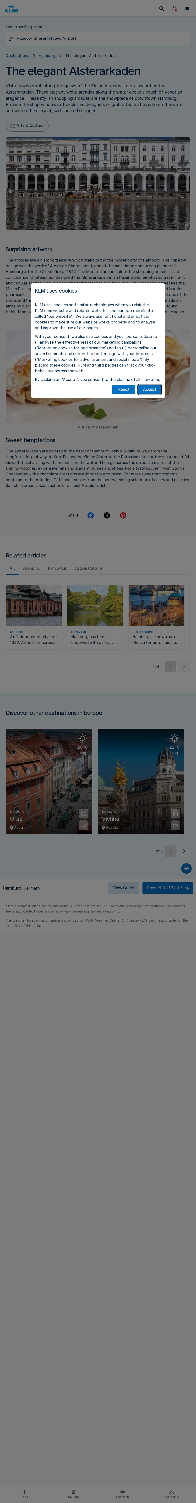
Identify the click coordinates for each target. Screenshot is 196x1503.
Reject (124, 389)
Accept (149, 389)
